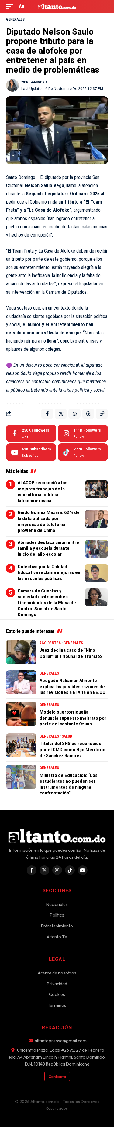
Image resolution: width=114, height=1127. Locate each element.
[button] (11, 6)
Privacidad (57, 983)
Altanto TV (57, 937)
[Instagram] (83, 433)
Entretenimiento (57, 926)
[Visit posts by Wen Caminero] (12, 85)
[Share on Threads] (88, 414)
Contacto (57, 1076)
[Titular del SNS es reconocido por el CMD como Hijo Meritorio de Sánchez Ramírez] (21, 745)
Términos (57, 1005)
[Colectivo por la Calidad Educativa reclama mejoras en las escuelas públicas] (96, 573)
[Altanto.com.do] (57, 6)
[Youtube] (31, 452)
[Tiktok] (83, 452)
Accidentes (50, 643)
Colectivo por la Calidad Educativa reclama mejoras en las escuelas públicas (49, 572)
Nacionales (57, 904)
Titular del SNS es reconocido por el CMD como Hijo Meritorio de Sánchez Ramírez (72, 749)
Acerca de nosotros (57, 973)
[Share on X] (61, 414)
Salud (67, 736)
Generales (15, 20)
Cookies (57, 994)
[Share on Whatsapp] (74, 414)
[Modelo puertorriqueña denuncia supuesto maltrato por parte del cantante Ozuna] (21, 714)
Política (57, 915)
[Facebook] (31, 433)
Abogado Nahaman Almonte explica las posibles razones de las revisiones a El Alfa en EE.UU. (73, 686)
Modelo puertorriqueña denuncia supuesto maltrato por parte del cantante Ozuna (73, 718)
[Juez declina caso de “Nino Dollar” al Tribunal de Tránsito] (21, 652)
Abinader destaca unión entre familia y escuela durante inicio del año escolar (48, 548)
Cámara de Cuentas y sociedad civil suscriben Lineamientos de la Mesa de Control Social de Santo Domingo (47, 602)
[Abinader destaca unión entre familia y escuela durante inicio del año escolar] (96, 549)
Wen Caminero (34, 82)
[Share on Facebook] (47, 414)
